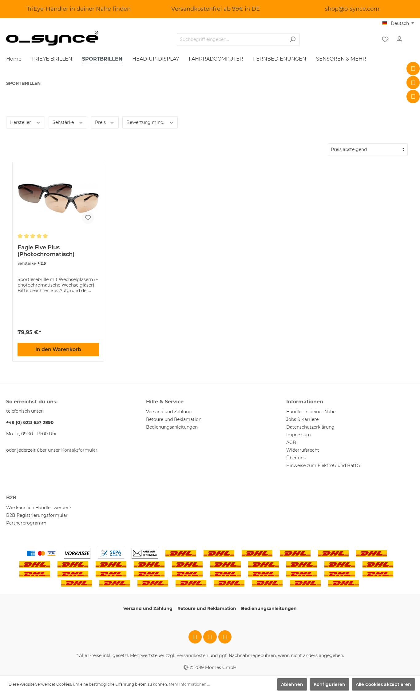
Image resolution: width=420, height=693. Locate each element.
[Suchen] (292, 39)
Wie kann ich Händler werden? (39, 507)
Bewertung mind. (145, 122)
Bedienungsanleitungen (172, 427)
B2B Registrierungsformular (37, 515)
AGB (291, 442)
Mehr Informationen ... (189, 684)
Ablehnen (292, 684)
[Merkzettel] (385, 39)
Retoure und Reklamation (173, 419)
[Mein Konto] (399, 39)
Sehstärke (64, 122)
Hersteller (21, 122)
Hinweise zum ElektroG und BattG (323, 465)
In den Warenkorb (58, 349)
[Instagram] (413, 82)
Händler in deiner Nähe (310, 411)
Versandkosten (192, 655)
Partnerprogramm (26, 523)
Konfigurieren (329, 684)
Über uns (296, 458)
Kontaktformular (79, 450)
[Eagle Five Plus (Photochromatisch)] (58, 198)
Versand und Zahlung (169, 411)
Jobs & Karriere (302, 419)
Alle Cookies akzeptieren (383, 684)
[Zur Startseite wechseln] (52, 38)
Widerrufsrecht (302, 450)
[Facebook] (413, 68)
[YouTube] (413, 96)
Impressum (298, 435)
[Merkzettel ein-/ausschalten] (88, 218)
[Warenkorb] (410, 37)
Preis (101, 122)
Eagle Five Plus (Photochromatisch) (46, 251)
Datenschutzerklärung (310, 427)
